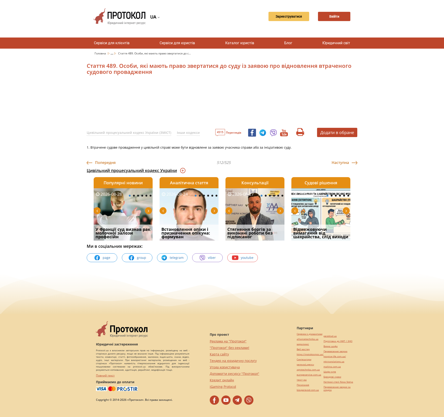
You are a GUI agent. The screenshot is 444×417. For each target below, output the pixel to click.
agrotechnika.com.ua (308, 369)
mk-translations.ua (334, 361)
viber (212, 257)
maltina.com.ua (332, 366)
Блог (288, 43)
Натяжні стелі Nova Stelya (338, 381)
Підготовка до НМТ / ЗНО (338, 341)
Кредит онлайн (222, 380)
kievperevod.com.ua (308, 390)
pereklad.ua (330, 336)
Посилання (303, 384)
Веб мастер (303, 349)
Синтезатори (304, 359)
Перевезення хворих (335, 351)
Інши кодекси (188, 132)
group (141, 257)
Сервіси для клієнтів (112, 43)
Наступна (340, 162)
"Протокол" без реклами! (229, 347)
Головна (101, 53)
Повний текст (105, 375)
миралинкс (303, 344)
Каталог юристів (239, 43)
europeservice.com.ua (309, 374)
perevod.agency (305, 364)
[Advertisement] (198, 103)
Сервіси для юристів (177, 43)
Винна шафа (331, 346)
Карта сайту (219, 354)
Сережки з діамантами (309, 333)
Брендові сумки (332, 376)
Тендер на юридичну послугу (233, 360)
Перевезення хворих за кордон (337, 389)
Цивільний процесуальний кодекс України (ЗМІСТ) (129, 132)
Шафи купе (330, 371)
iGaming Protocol (223, 386)
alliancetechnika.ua (307, 339)
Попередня (105, 162)
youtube (247, 257)
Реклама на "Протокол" (228, 341)
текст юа (302, 379)
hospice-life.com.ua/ (335, 356)
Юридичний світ (336, 43)
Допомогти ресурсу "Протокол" (234, 373)
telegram (177, 257)
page (106, 257)
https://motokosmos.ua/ (310, 354)
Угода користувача (225, 367)
